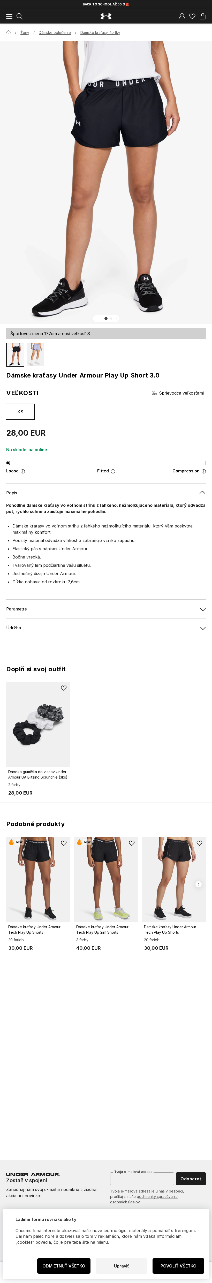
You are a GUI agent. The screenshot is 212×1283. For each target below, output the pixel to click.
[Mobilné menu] (9, 16)
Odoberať (190, 1178)
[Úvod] (8, 32)
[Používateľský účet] (182, 16)
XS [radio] (20, 411)
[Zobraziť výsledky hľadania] (20, 16)
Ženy (24, 32)
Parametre (16, 609)
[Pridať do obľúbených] (64, 688)
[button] (106, 318)
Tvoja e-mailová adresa (133, 1171)
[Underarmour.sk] (106, 16)
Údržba (13, 627)
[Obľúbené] (192, 16)
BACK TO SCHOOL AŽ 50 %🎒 (106, 4)
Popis (11, 492)
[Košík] (203, 16)
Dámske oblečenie (55, 32)
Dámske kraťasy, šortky (100, 32)
